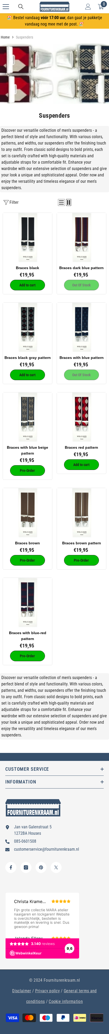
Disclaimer (21, 990)
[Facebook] (10, 867)
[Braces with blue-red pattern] (27, 602)
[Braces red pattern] (81, 417)
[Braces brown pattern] (81, 512)
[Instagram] (25, 867)
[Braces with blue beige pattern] (27, 417)
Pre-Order (27, 470)
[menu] (6, 6)
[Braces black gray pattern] (27, 327)
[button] (61, 202)
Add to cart (27, 285)
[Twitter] (56, 867)
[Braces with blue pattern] (81, 327)
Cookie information (66, 1001)
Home (5, 37)
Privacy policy (47, 990)
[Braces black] (27, 237)
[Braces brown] (27, 512)
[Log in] (88, 7)
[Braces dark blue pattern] (81, 237)
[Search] (21, 6)
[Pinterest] (41, 867)
